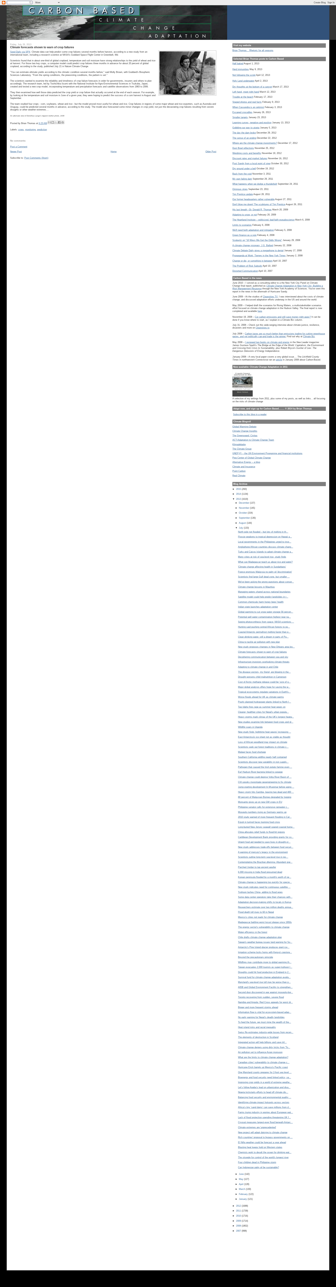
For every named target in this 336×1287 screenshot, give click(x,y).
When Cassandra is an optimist (248, 107)
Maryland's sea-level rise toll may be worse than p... (264, 982)
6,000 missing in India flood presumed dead (260, 872)
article (279, 359)
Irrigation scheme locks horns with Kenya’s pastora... (265, 952)
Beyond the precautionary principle (255, 957)
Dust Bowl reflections (243, 148)
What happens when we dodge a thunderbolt (254, 184)
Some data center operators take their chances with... (265, 897)
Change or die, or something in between (252, 260)
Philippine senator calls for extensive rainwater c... (263, 807)
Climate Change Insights (244, 431)
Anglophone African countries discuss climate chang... (265, 547)
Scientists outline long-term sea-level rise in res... (263, 857)
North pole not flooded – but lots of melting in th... (263, 532)
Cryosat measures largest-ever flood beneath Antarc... (265, 1122)
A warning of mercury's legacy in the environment (263, 852)
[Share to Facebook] (59, 122)
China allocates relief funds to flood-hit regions (261, 832)
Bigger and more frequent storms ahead (258, 1007)
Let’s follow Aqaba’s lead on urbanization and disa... (264, 1087)
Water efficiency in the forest (252, 932)
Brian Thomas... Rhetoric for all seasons (252, 50)
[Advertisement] (248, 1249)
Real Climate (238, 475)
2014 (239, 494)
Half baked (237, 63)
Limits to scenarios (242, 225)
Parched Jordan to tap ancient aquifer (257, 867)
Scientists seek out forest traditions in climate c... (263, 747)
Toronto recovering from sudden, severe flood (261, 997)
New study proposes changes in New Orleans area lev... (266, 647)
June (241, 1174)
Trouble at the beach (242, 97)
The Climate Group (241, 449)
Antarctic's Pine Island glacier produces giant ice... (263, 947)
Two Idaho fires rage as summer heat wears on (261, 707)
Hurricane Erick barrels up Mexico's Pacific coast (263, 1067)
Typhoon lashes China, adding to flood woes (260, 892)
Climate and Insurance (243, 466)
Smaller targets (240, 117)
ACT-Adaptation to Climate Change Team (253, 440)
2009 (239, 1221)
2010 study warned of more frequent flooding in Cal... (265, 817)
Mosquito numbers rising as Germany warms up (262, 812)
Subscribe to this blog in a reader (250, 414)
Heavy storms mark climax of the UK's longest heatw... (266, 717)
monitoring (30, 129)
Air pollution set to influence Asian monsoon (260, 1052)
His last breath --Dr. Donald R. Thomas (252, 209)
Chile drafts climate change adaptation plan (260, 937)
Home (114, 151)
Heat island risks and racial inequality (257, 1027)
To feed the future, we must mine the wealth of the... (264, 1022)
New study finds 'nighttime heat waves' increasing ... (264, 732)
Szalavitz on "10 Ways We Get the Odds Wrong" (257, 240)
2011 (239, 1210)
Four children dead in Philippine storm (257, 1162)
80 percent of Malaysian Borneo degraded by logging (264, 797)
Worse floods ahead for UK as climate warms (261, 697)
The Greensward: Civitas (244, 435)
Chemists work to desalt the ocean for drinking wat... (264, 1152)
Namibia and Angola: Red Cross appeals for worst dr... (265, 1002)
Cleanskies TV (270, 296)
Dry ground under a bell (244, 168)
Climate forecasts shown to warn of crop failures (262, 652)
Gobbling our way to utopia (245, 127)
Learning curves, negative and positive (251, 122)
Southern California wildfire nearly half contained (262, 757)
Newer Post (16, 151)
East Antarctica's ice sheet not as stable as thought (264, 737)
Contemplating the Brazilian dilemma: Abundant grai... (265, 862)
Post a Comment (18, 146)
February (243, 1194)
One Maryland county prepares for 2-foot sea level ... (265, 1072)
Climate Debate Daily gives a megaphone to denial (258, 250)
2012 (239, 1206)
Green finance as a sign (244, 235)
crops (21, 129)
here (260, 311)
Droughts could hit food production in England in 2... (264, 972)
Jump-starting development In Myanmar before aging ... (266, 787)
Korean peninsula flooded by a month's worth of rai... (264, 877)
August (243, 523)
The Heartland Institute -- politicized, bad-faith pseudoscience (263, 219)
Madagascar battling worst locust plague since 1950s (265, 922)
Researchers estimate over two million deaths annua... (265, 907)
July (241, 528)
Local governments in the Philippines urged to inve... (264, 541)
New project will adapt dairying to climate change (262, 1132)
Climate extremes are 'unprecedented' (257, 1127)
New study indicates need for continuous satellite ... (264, 887)
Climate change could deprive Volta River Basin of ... (265, 777)
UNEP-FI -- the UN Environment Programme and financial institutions (267, 453)
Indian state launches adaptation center (258, 606)
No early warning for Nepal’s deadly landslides (261, 1017)
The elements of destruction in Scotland (258, 1037)
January (243, 1199)
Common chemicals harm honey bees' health (261, 602)
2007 (239, 1231)
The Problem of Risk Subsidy (247, 266)
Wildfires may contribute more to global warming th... (264, 962)
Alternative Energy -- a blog (246, 462)
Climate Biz (309, 336)
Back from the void (242, 173)
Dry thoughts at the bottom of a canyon (252, 86)
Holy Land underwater (243, 81)
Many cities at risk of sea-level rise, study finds (262, 557)
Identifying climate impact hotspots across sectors (263, 1102)
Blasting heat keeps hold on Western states (260, 1147)
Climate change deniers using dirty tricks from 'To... (264, 1047)
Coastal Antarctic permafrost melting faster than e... (264, 632)
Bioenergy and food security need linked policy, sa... (264, 1077)
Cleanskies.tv (262, 327)
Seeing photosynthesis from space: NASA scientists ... (266, 622)
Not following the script (243, 75)
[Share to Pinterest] (62, 122)
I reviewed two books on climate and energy (267, 342)
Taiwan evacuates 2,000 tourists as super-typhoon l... (265, 967)
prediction (42, 129)
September (245, 518)
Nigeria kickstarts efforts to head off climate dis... (263, 1092)
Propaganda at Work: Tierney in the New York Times (259, 255)
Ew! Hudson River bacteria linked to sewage (260, 772)
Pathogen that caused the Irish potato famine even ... (265, 767)
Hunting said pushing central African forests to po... (264, 627)
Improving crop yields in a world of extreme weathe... (265, 1082)
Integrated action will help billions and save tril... (262, 1042)
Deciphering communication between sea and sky (263, 657)
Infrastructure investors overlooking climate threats (263, 662)
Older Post (210, 151)
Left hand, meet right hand (245, 92)
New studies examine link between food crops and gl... (265, 722)
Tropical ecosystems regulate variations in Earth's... (264, 692)
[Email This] (49, 122)
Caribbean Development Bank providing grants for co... (265, 837)
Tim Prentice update (242, 194)
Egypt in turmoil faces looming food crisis (259, 822)
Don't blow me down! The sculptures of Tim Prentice (258, 204)
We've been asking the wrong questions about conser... (266, 582)
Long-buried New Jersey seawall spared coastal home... (266, 827)
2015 (239, 489)
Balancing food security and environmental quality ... (264, 1097)
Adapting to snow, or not (244, 214)
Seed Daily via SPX (20, 52)
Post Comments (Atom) (36, 158)
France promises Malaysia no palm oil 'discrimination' (265, 572)
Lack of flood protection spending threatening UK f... (264, 1117)
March (242, 1189)
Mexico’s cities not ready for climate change (260, 917)
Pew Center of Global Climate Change (251, 457)
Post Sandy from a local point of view (251, 163)
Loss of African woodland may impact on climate (262, 742)
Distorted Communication (245, 271)
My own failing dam (242, 179)
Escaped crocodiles (242, 112)
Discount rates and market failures (249, 158)
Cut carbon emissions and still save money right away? (283, 317)
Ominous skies (240, 189)
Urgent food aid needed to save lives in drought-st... (264, 842)
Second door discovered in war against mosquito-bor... (265, 992)
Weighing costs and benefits (246, 153)
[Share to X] (56, 122)
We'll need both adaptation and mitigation (253, 230)
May (241, 1179)
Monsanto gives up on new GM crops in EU (260, 802)
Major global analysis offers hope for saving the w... (264, 687)
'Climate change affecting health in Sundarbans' (262, 566)
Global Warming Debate (244, 426)
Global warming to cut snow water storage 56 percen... (265, 612)
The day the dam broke (244, 132)
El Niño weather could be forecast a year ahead (262, 1142)
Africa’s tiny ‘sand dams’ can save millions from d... (264, 1107)
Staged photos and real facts (247, 102)
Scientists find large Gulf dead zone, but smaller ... (264, 576)
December (244, 503)
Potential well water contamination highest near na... (264, 617)
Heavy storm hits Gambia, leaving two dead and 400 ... (266, 792)
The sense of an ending (244, 138)
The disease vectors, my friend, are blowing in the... (264, 672)
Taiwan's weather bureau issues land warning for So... (265, 942)
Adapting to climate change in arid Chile (258, 667)
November (244, 508)
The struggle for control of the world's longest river (263, 1157)
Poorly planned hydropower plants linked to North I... (264, 702)
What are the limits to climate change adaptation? (263, 1057)
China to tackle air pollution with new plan (259, 642)
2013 (239, 499)
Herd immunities (240, 69)
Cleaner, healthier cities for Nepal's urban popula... (263, 712)
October (243, 512)
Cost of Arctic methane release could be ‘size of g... (264, 682)
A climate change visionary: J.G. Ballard (252, 245)
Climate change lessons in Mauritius (256, 587)
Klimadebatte (239, 444)
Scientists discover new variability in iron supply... (263, 762)
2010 (239, 1215)
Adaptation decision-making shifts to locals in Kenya (264, 902)
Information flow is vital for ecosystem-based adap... (264, 1012)
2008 (239, 1225)
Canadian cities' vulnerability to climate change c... (263, 1062)
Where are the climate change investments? (254, 143)
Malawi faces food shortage (252, 752)
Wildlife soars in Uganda (250, 727)
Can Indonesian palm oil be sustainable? (258, 1167)
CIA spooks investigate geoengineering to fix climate (264, 782)
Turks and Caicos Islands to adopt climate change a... (265, 551)
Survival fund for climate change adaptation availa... (264, 977)
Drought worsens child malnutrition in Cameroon (262, 677)
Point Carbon (239, 471)
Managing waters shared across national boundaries (264, 591)
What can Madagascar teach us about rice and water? (265, 562)
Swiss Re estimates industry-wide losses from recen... (265, 1032)
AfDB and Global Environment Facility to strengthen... (265, 987)
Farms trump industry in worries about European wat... (265, 1112)
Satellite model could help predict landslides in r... (263, 597)
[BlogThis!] (52, 122)
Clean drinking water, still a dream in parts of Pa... (263, 637)
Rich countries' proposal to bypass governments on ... (265, 1137)
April (241, 1184)
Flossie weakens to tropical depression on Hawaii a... (265, 536)
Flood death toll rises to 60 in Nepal (256, 912)
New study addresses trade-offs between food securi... (265, 847)
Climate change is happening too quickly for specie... (265, 882)
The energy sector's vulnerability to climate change (263, 927)
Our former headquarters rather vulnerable (253, 199)
